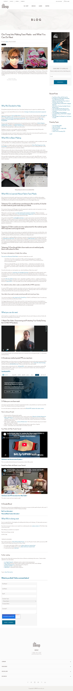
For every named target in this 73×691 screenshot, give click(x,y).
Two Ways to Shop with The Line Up (60, 97)
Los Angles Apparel (8, 562)
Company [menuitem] (4, 661)
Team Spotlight (57, 125)
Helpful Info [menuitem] (5, 671)
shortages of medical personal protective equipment (35, 111)
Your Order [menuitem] (4, 666)
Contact (6, 1)
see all (50, 133)
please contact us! (36, 526)
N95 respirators (31, 238)
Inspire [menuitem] (47, 6)
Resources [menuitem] (4, 676)
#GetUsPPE (21, 366)
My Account (59, 1)
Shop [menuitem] (27, 6)
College (55, 130)
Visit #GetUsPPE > (6, 371)
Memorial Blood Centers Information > (10, 513)
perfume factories (18, 124)
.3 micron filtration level (22, 421)
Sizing (17, 1)
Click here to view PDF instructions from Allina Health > (14, 495)
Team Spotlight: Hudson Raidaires (59, 112)
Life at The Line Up (9, 572)
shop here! (16, 548)
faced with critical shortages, (40, 362)
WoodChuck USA (8, 566)
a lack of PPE (9, 281)
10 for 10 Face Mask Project (18, 541)
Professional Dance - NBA (59, 128)
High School (56, 127)
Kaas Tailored (7, 563)
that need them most (14, 364)
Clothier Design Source (9, 564)
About (11, 1)
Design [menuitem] (33, 6)
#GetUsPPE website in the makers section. (35, 408)
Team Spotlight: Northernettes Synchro (60, 108)
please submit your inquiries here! (28, 545)
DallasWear (6, 567)
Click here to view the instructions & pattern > (12, 459)
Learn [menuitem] (40, 6)
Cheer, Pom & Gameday (58, 131)
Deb (7, 41)
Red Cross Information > (7, 511)
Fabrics (23, 1)
